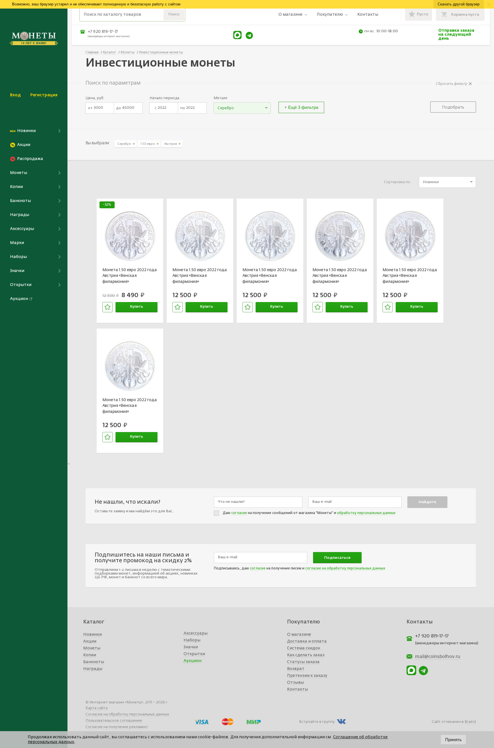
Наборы (192, 640)
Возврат (295, 669)
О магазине (290, 15)
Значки (191, 647)
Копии (89, 655)
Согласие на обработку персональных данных (127, 714)
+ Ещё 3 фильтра (301, 107)
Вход (15, 95)
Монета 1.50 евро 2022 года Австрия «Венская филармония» (129, 276)
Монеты (91, 648)
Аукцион (193, 661)
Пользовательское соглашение (113, 721)
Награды (92, 669)
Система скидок (303, 648)
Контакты (367, 15)
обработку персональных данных (366, 513)
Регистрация (43, 95)
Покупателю (330, 15)
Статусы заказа (303, 662)
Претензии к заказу (307, 676)
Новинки (92, 635)
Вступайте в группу (317, 722)
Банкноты (93, 662)
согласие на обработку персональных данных (345, 568)
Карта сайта (96, 708)
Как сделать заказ (305, 655)
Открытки (194, 654)
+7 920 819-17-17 (103, 32)
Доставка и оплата (307, 641)
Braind (470, 722)
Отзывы (295, 683)
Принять (453, 739)
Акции (89, 641)
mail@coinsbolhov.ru (437, 657)
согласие (239, 513)
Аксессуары (196, 633)
